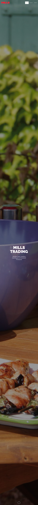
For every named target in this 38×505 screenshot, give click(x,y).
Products (31, 2)
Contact (35, 2)
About (27, 2)
